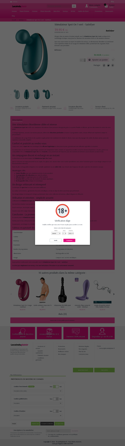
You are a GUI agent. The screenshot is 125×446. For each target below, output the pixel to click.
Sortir (55, 240)
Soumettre (69, 240)
